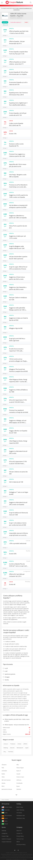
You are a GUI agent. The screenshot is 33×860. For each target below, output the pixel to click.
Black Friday (19, 807)
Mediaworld (20, 747)
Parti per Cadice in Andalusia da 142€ (18, 298)
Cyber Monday (20, 810)
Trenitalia (10, 751)
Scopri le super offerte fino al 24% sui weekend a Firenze (18, 268)
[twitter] (14, 850)
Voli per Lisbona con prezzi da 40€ (18, 473)
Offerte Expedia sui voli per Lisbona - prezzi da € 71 (17, 63)
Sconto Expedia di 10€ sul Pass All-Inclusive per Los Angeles (18, 73)
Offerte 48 (5, 25)
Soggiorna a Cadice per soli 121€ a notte (17, 237)
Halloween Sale (20, 815)
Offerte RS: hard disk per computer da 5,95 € (17, 575)
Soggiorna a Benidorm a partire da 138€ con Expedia (18, 216)
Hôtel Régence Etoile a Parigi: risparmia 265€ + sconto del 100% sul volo (18, 380)
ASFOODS (4, 770)
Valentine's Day (20, 818)
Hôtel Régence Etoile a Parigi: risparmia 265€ (18, 442)
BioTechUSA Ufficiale (7, 789)
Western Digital (20, 767)
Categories (4, 833)
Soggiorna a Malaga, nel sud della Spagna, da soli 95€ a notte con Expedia (17, 421)
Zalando (28, 561)
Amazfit (18, 774)
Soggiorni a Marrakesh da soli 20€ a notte (18, 452)
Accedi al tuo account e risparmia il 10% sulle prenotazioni (16, 350)
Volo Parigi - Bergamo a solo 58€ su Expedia (17, 175)
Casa (3, 799)
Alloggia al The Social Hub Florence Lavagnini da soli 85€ (18, 370)
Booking (6, 747)
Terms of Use (20, 839)
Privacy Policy (20, 836)
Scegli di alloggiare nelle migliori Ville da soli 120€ (16, 247)
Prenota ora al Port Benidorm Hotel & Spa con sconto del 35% (18, 186)
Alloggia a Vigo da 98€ (16, 328)
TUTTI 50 (5, 22)
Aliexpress (4, 764)
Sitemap (4, 830)
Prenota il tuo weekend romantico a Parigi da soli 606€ (18, 411)
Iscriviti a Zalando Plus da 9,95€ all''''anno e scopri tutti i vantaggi (18, 565)
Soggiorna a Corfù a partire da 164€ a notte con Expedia (18, 196)
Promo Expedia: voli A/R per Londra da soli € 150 (18, 114)
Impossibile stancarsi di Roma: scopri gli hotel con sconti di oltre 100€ (18, 534)
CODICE (11, 120)
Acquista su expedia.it (16, 18)
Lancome (28, 540)
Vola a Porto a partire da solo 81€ (18, 227)
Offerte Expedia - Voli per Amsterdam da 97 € (17, 42)
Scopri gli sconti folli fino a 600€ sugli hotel (17, 339)
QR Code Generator (6, 780)
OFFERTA (11, 28)
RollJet (3, 774)
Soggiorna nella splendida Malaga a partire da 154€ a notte (17, 309)
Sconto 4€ (12, 584)
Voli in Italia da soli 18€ (16, 482)
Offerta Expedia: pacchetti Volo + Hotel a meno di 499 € (18, 32)
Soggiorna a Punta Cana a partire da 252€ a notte (17, 278)
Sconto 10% (12, 134)
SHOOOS (18, 789)
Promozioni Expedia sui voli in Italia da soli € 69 (18, 83)
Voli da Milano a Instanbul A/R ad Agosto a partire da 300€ (18, 206)
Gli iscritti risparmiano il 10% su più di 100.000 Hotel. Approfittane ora (18, 401)
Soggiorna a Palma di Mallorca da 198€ (18, 391)
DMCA (18, 841)
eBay (17, 764)
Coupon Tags (5, 836)
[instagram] (18, 850)
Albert (3, 777)
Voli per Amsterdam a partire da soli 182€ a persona (18, 257)
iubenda (3, 783)
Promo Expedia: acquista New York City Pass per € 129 (18, 52)
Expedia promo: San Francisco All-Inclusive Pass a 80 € (18, 93)
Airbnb (19, 744)
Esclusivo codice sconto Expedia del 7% (16, 145)
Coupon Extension (6, 841)
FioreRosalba (19, 783)
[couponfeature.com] (14, 2)
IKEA (3, 786)
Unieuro (6, 744)
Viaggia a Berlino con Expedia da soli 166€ (18, 432)
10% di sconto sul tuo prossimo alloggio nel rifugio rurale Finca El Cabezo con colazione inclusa (18, 360)
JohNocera (18, 780)
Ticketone (12, 744)
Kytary (18, 786)
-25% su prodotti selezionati (17, 543)
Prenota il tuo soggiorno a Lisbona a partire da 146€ (17, 155)
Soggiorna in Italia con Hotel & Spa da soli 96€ (18, 319)
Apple (26, 747)
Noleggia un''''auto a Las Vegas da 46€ (18, 493)
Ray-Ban (28, 550)
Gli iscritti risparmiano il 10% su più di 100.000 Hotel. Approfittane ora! (18, 462)
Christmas (19, 812)
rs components (26, 571)
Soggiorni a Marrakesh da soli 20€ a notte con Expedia (18, 503)
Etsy (5, 751)
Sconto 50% (12, 554)
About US (18, 830)
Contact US (19, 833)
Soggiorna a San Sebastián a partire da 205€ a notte (17, 288)
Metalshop (27, 581)
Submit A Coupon (6, 839)
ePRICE (25, 744)
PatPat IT (18, 770)
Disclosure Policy (20, 844)
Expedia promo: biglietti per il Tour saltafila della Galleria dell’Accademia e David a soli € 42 (18, 104)
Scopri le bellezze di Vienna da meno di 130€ (18, 513)
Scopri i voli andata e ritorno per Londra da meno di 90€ (17, 524)
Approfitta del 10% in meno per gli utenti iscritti (17, 165)
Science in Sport (20, 777)
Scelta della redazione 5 (15, 22)
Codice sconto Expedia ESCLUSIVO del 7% (16, 124)
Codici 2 (26, 22)
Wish (3, 767)
